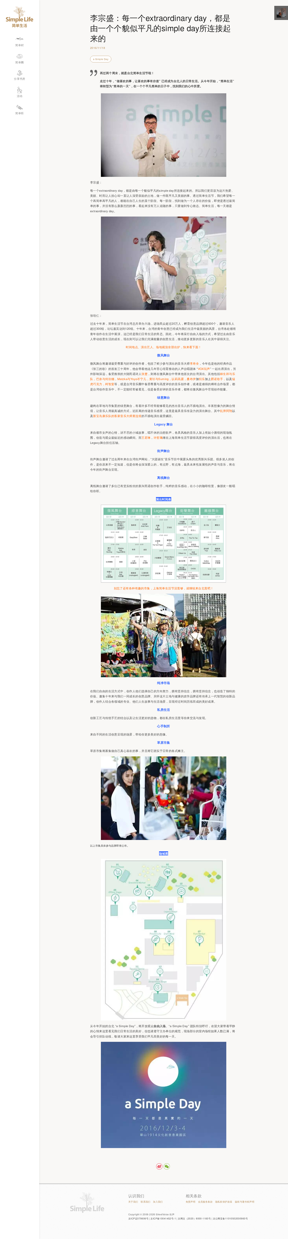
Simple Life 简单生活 (19, 16)
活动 (20, 96)
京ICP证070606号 (138, 1218)
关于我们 (133, 1201)
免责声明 (191, 1201)
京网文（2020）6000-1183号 (194, 1218)
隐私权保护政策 (223, 1201)
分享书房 (19, 79)
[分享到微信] (167, 1166)
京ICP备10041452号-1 (163, 1218)
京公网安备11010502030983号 (230, 1218)
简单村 (19, 45)
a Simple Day (100, 59)
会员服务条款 (205, 1201)
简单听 (19, 113)
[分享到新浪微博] (159, 1166)
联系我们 (145, 1201)
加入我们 (158, 1201)
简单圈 (19, 62)
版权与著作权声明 (244, 1201)
